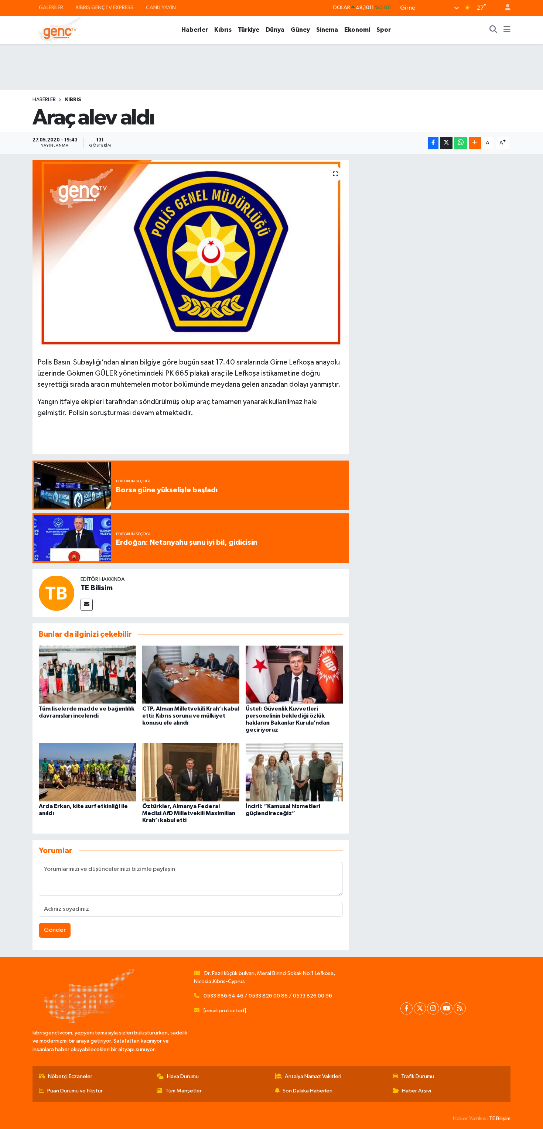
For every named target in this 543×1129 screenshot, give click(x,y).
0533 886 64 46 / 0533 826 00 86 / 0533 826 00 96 (268, 996)
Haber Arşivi (416, 1091)
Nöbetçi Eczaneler (70, 1076)
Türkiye (248, 30)
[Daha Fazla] (475, 143)
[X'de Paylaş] (446, 143)
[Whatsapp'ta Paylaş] (460, 143)
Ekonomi (357, 30)
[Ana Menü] (506, 30)
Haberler (194, 30)
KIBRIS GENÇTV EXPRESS (104, 7)
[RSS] (460, 1008)
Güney (300, 30)
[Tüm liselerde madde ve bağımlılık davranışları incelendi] (87, 674)
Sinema (327, 30)
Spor (383, 30)
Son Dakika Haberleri (307, 1091)
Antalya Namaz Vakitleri (313, 1076)
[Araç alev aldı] (191, 253)
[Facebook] (406, 1008)
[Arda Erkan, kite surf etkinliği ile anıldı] (87, 772)
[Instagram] (433, 1008)
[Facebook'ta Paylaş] (433, 143)
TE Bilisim (97, 588)
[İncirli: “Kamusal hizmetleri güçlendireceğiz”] (294, 772)
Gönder (55, 930)
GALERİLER (51, 7)
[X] (420, 1008)
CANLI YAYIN (161, 7)
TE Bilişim (499, 1118)
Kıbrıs (223, 30)
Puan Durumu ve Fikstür (75, 1091)
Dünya (275, 30)
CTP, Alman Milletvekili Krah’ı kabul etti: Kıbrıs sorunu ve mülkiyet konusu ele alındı (190, 716)
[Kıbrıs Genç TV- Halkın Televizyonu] (59, 30)
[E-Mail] (87, 605)
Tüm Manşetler (183, 1091)
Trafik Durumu (417, 1076)
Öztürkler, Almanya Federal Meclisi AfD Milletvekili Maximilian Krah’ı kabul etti (188, 813)
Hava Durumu (183, 1076)
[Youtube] (446, 1008)
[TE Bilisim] (56, 593)
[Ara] (493, 30)
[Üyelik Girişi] (504, 8)
